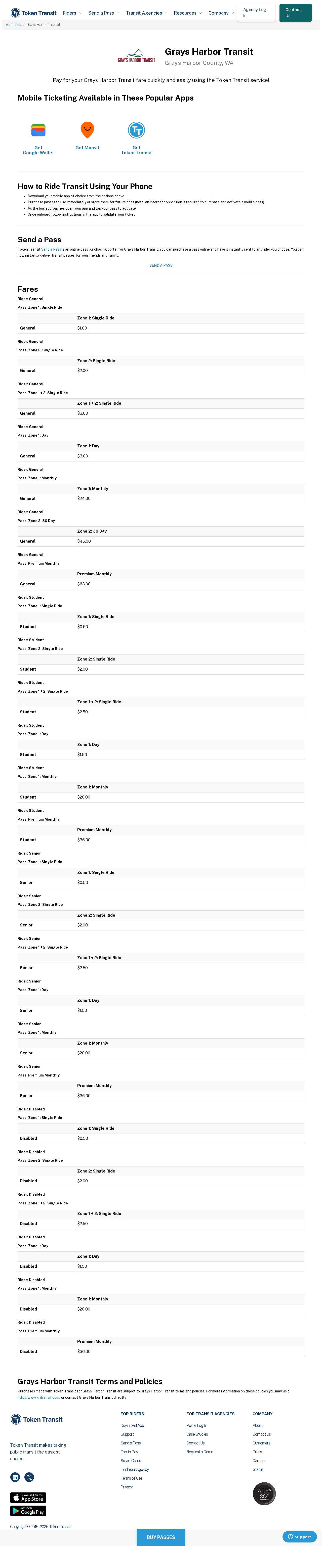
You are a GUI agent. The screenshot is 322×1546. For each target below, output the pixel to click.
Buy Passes (161, 1537)
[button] (72, 13)
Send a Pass (51, 249)
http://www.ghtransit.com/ (39, 1397)
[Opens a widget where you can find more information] (299, 1537)
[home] (34, 13)
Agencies (13, 25)
